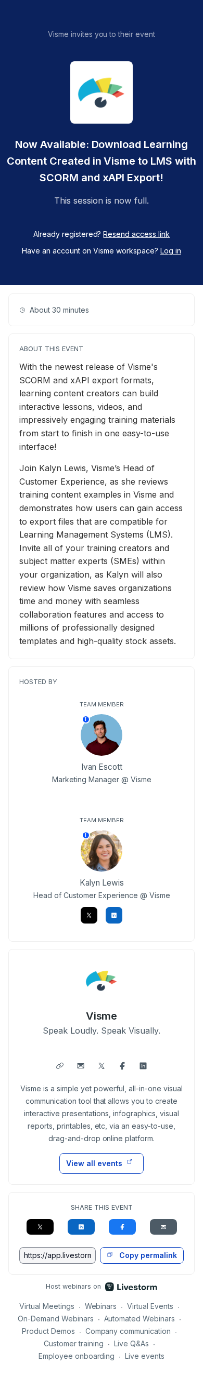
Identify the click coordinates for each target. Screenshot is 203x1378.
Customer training (74, 1343)
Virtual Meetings (46, 1306)
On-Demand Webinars (56, 1318)
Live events (144, 1356)
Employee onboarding (77, 1356)
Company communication (128, 1331)
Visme (102, 1016)
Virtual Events (150, 1306)
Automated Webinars (139, 1318)
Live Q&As (131, 1343)
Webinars (101, 1306)
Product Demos (48, 1331)
